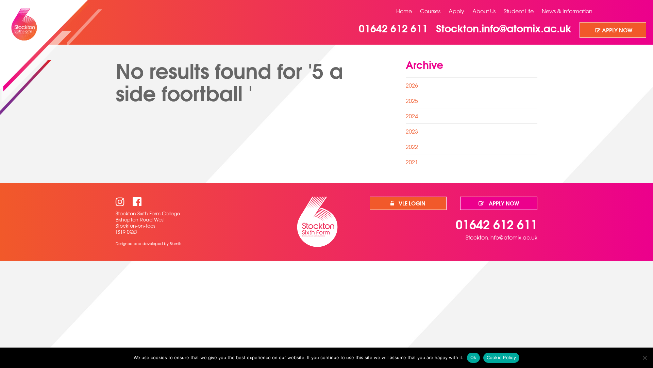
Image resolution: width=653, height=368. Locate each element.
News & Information (567, 11)
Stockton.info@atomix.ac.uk (501, 237)
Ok (473, 357)
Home (404, 11)
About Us (484, 11)
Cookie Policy (501, 357)
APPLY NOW (616, 30)
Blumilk (176, 243)
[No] (644, 357)
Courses (430, 11)
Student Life (519, 11)
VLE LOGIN (411, 203)
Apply (456, 11)
